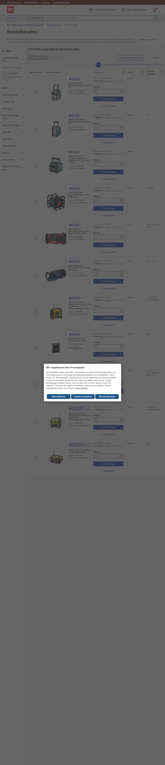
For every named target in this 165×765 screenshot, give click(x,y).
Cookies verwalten (83, 396)
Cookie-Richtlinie (81, 388)
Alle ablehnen (58, 396)
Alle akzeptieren (107, 396)
